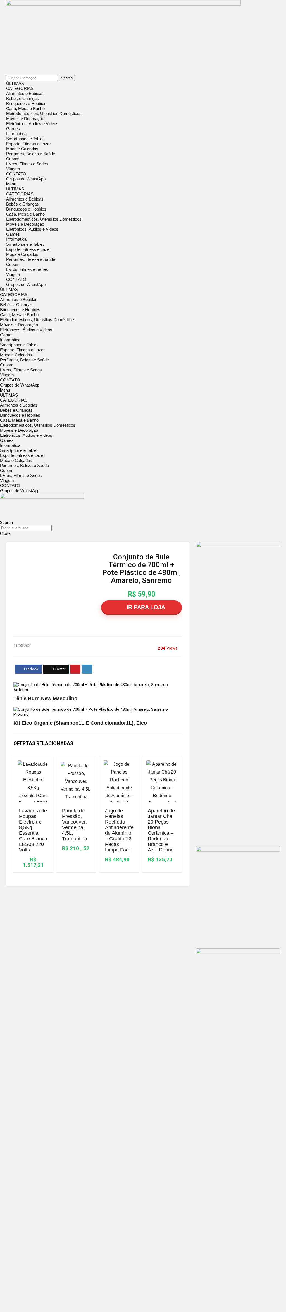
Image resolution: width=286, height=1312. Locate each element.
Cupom (13, 158)
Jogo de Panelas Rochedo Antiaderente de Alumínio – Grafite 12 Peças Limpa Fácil (119, 830)
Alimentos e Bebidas (25, 93)
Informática (16, 133)
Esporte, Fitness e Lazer (28, 143)
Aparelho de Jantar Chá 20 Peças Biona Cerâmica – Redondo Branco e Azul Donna (161, 830)
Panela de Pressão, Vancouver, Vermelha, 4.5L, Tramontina (74, 824)
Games (13, 128)
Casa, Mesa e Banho (25, 108)
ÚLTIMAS (15, 83)
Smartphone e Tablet (25, 138)
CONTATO (16, 173)
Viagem (13, 168)
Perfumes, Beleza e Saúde (30, 153)
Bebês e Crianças (22, 98)
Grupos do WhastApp (26, 178)
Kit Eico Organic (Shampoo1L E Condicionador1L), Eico (80, 723)
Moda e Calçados (22, 148)
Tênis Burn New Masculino (45, 698)
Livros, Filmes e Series (27, 163)
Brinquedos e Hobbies (26, 103)
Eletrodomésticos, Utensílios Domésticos (44, 113)
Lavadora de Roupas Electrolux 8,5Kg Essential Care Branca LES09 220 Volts (33, 830)
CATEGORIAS (20, 88)
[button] (143, 184)
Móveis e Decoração (25, 118)
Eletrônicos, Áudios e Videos (32, 123)
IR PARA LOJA (145, 607)
